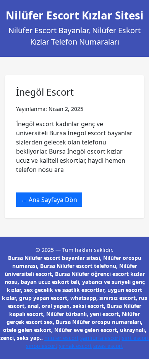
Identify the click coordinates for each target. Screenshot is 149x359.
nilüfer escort (61, 337)
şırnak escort (75, 345)
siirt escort (135, 337)
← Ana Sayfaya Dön (49, 200)
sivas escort (108, 345)
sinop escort (41, 345)
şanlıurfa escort (100, 337)
